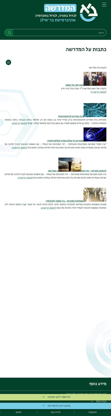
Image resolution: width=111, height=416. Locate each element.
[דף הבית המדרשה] (51, 15)
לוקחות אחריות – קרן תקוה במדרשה (77, 171)
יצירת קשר (55, 412)
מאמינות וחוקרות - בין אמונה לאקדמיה (65, 201)
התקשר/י (92, 412)
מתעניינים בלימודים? (59, 406)
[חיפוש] (9, 32)
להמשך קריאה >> (98, 92)
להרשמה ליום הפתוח (59, 397)
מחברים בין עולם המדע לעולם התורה (65, 141)
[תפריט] (104, 5)
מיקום (18, 412)
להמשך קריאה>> (19, 123)
